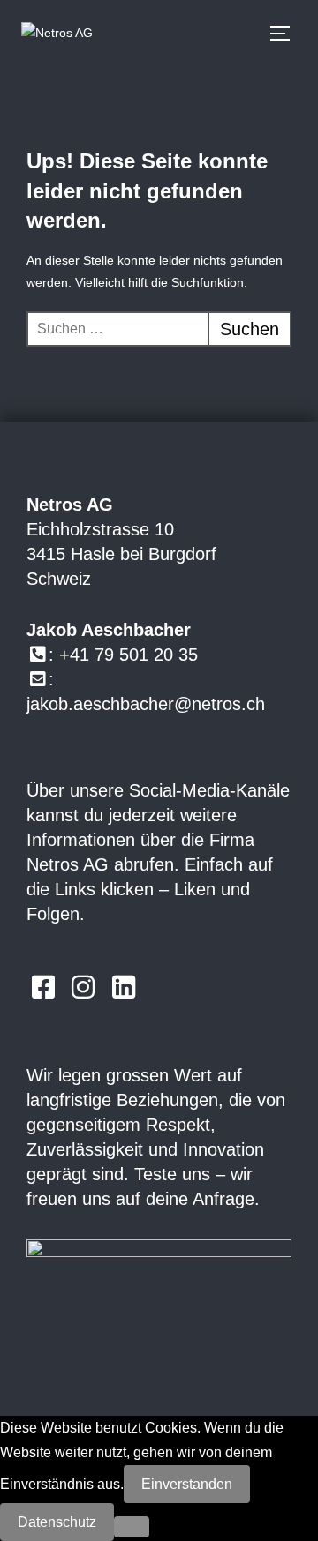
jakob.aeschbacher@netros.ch (145, 704)
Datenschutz (57, 1522)
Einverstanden (186, 1484)
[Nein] (131, 1526)
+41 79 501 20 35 (128, 654)
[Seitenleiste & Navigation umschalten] (288, 33)
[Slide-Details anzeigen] (159, 1296)
